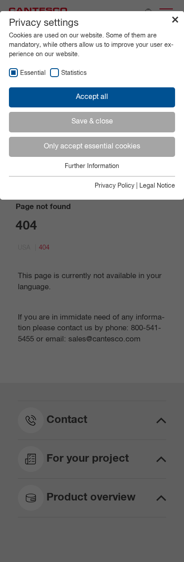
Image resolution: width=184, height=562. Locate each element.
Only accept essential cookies (92, 146)
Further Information (92, 166)
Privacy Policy (114, 186)
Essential (33, 73)
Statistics (74, 73)
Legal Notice (157, 186)
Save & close (92, 121)
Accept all (92, 97)
